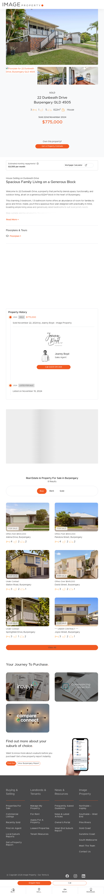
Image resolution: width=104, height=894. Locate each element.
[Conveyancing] (76, 687)
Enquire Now (34, 883)
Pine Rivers (85, 822)
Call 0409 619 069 (53, 367)
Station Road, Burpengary (18, 583)
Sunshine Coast (87, 834)
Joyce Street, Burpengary (67, 630)
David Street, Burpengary (67, 583)
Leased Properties (39, 828)
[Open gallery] (52, 34)
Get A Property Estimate (52, 146)
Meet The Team (87, 846)
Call (69, 883)
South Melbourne (88, 840)
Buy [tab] (42, 491)
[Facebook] (67, 876)
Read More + (12, 219)
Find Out (11, 763)
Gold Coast (85, 828)
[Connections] (27, 718)
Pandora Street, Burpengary (68, 535)
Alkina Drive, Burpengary (18, 535)
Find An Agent (14, 828)
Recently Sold (13, 822)
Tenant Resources (39, 834)
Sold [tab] (62, 491)
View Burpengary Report (28, 763)
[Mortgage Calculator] (27, 687)
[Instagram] (75, 876)
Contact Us (84, 852)
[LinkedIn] (83, 876)
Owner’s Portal (62, 822)
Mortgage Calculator (74, 165)
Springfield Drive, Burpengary (20, 630)
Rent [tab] (51, 491)
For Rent (35, 814)
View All (52, 647)
